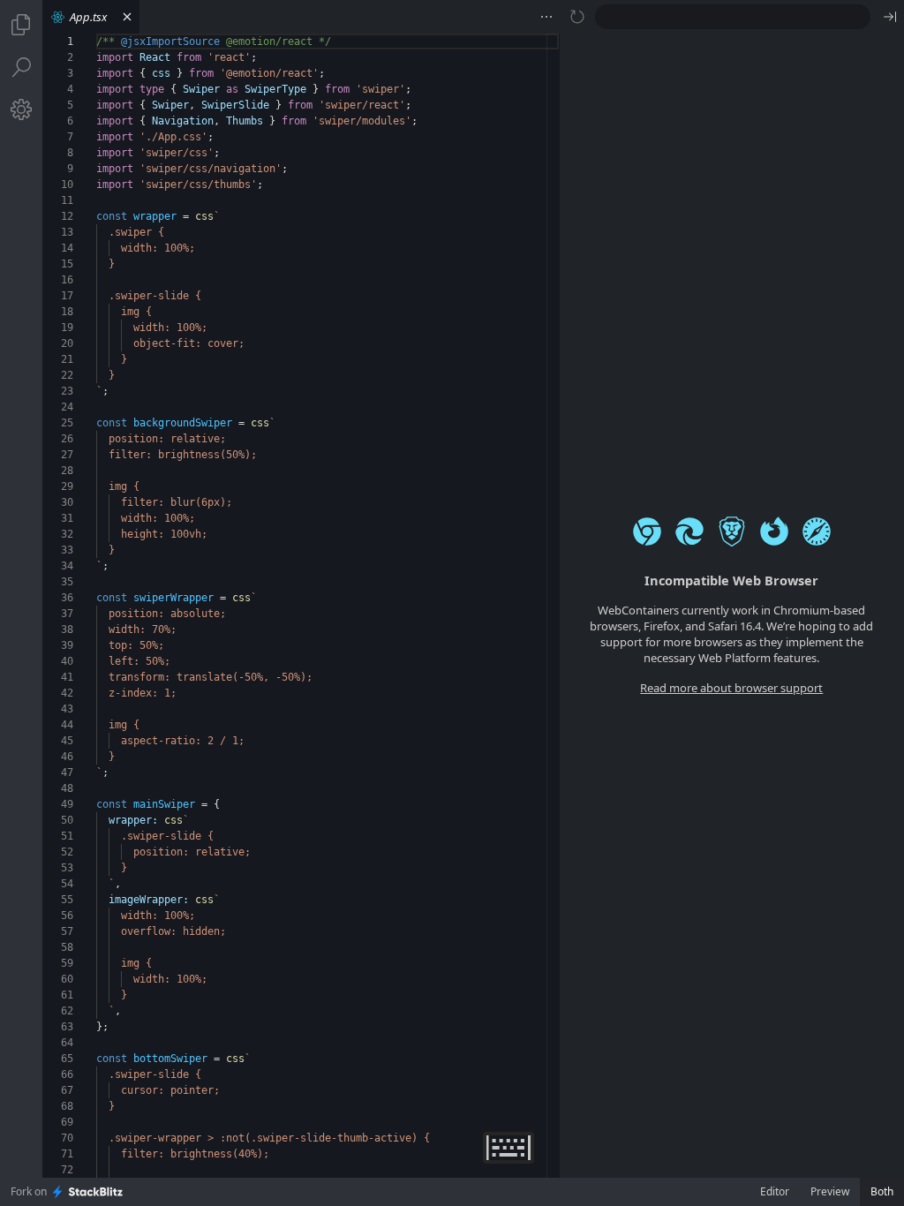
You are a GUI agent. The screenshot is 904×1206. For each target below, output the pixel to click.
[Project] (21, 25)
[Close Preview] (890, 17)
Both (881, 1191)
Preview (829, 1191)
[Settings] (21, 109)
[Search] (21, 67)
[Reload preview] (577, 17)
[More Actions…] (546, 17)
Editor (774, 1191)
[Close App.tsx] (127, 17)
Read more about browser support (731, 688)
